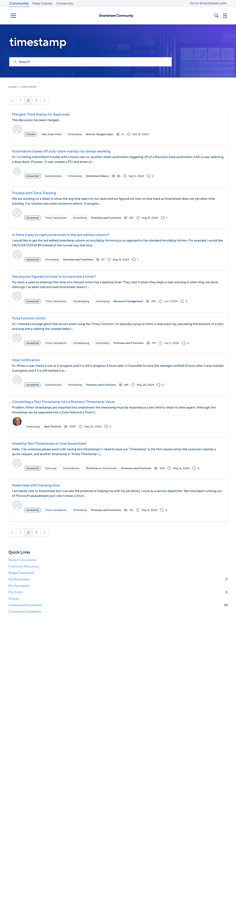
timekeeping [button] (81, 301)
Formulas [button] (50, 468)
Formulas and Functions (106, 218)
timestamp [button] (75, 134)
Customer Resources (23, 566)
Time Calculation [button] (56, 218)
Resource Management (128, 301)
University (64, 3)
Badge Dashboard (21, 573)
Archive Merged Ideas (99, 134)
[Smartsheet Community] (116, 16)
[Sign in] (225, 16)
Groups (13, 599)
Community (19, 3)
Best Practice (52, 426)
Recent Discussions (22, 560)
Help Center (42, 3)
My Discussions (19, 586)
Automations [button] (53, 176)
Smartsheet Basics (97, 176)
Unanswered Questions (118, 605)
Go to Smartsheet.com (208, 3)
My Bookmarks (118, 579)
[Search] (216, 16)
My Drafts (118, 592)
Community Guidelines (24, 611)
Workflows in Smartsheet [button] (101, 468)
